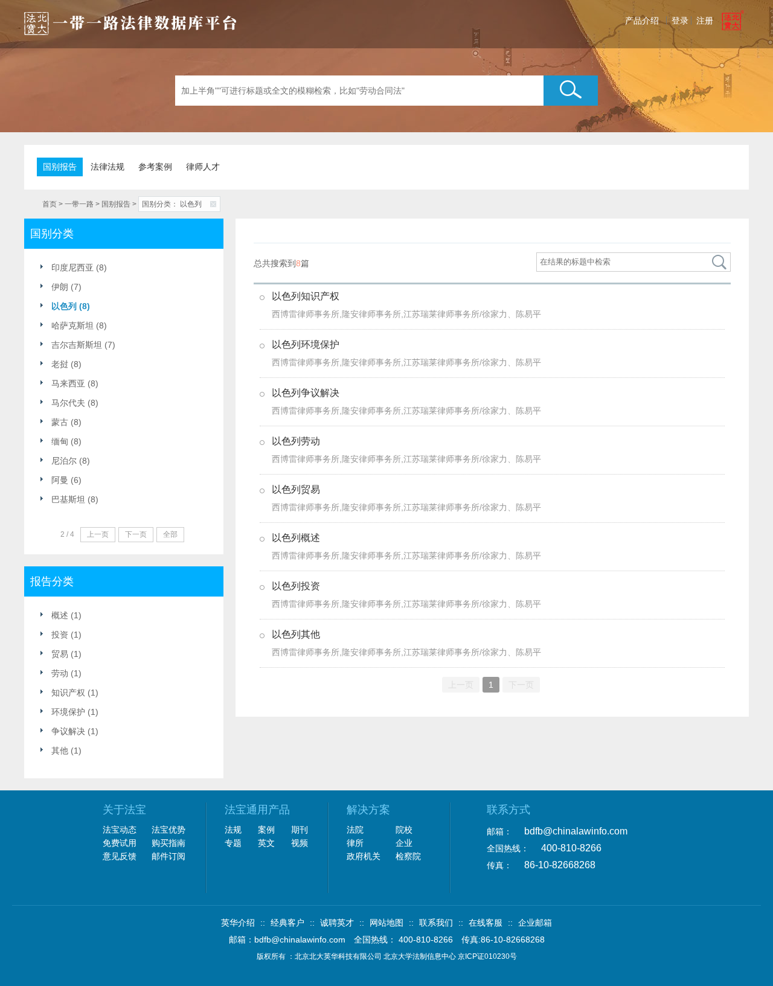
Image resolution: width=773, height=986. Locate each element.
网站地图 (386, 922)
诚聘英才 (337, 922)
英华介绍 (238, 922)
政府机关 (363, 856)
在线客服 (485, 922)
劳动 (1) (66, 673)
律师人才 (203, 166)
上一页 (460, 685)
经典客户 (287, 922)
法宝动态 (119, 829)
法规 (233, 829)
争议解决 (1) (74, 731)
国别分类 (52, 234)
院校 (404, 829)
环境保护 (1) (74, 712)
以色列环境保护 (305, 344)
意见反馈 (119, 856)
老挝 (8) (66, 364)
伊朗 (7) (66, 287)
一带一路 (79, 204)
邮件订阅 (168, 856)
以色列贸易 (296, 489)
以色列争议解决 (305, 393)
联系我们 (436, 922)
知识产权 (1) (74, 692)
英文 (266, 843)
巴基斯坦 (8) (74, 499)
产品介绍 (642, 20)
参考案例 (155, 166)
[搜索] (719, 262)
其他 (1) (66, 750)
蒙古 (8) (66, 422)
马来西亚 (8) (74, 383)
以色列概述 (296, 538)
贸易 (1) (66, 654)
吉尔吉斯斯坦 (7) (83, 345)
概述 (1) (66, 615)
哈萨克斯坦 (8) (79, 325)
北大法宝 (130, 19)
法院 (355, 829)
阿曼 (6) (66, 480)
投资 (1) (66, 634)
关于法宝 (124, 810)
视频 (299, 843)
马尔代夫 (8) (74, 403)
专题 (233, 843)
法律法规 (107, 166)
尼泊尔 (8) (70, 461)
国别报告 (60, 166)
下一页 (521, 685)
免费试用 (119, 843)
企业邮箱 (535, 922)
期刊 (299, 829)
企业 (404, 843)
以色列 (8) (70, 306)
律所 (355, 843)
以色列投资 (296, 586)
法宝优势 (168, 829)
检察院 (408, 856)
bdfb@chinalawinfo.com (575, 831)
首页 (49, 204)
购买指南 (168, 843)
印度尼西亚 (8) (79, 267)
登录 (680, 20)
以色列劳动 (296, 441)
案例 (266, 829)
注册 (704, 20)
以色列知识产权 (305, 296)
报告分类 (52, 581)
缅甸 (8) (66, 441)
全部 (170, 534)
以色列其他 (296, 634)
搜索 (571, 90)
